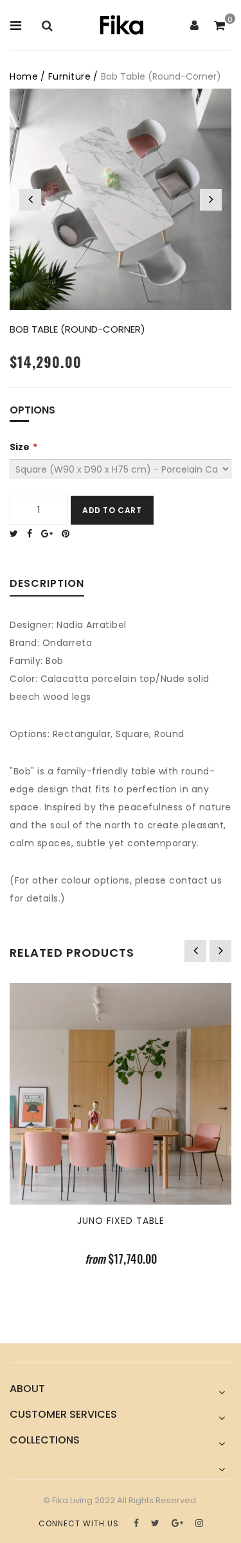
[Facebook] (33, 533)
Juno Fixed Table (121, 1220)
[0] (219, 26)
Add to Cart (112, 510)
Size (20, 446)
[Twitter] (17, 533)
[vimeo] (69, 533)
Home (24, 76)
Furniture (69, 76)
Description (47, 585)
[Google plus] (50, 533)
